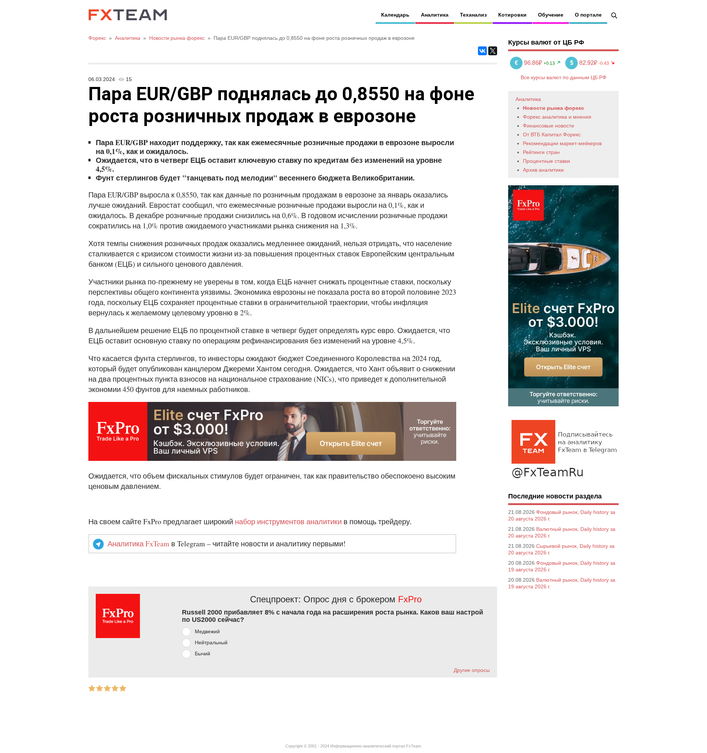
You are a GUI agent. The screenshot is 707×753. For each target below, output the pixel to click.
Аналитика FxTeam (138, 544)
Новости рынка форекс (553, 108)
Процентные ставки (546, 161)
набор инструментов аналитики (288, 521)
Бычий (202, 653)
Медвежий (207, 631)
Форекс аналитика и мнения (557, 117)
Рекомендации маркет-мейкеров (562, 143)
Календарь (395, 15)
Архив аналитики (543, 170)
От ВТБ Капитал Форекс (552, 134)
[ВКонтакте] (482, 50)
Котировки (512, 15)
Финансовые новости (548, 126)
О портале (588, 15)
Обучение (550, 15)
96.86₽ (529, 63)
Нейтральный (211, 642)
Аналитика (435, 15)
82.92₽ (584, 63)
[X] (492, 50)
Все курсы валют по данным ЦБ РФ (563, 77)
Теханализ (473, 15)
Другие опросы (472, 670)
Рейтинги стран (541, 152)
